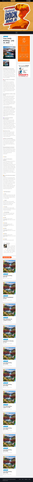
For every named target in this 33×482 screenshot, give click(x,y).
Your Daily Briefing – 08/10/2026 (7, 450)
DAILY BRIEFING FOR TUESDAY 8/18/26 (7, 319)
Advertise (26, 479)
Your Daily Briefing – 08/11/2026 (7, 428)
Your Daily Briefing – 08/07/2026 (7, 472)
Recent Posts (8, 243)
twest (5, 44)
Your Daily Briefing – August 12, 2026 (7, 407)
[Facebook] (5, 249)
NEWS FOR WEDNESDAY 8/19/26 (8, 298)
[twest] (5, 246)
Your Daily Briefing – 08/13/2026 (7, 385)
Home (20, 479)
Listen (23, 479)
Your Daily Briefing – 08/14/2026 (7, 363)
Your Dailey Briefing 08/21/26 (7, 276)
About (29, 479)
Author (4, 243)
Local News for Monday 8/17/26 (8, 341)
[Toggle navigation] (16, 32)
